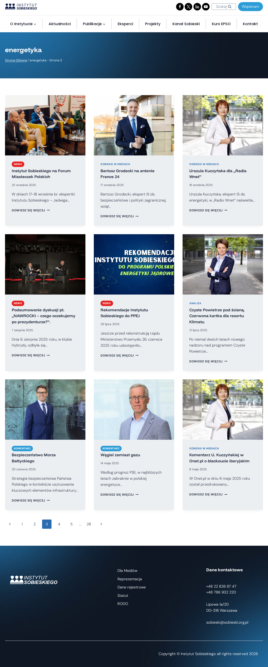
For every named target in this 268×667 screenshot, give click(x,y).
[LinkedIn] (197, 6)
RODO (122, 603)
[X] (188, 6)
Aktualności (60, 23)
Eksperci (125, 23)
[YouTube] (206, 6)
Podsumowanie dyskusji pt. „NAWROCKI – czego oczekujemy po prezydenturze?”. (43, 315)
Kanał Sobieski (186, 23)
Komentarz (22, 448)
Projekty (152, 23)
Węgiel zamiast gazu (120, 454)
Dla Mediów (127, 570)
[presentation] (45, 125)
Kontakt (250, 23)
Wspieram (250, 6)
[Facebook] (180, 6)
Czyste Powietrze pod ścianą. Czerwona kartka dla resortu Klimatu (217, 315)
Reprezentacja (129, 579)
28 (89, 524)
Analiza (195, 303)
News (18, 164)
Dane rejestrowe (131, 587)
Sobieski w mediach (115, 164)
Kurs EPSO (221, 23)
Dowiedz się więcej (31, 210)
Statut (122, 595)
